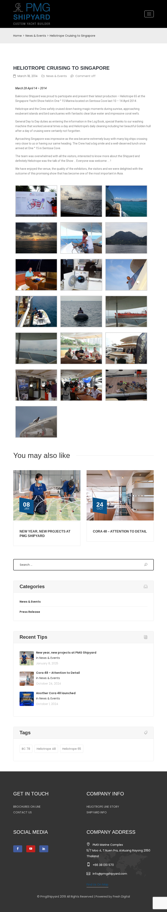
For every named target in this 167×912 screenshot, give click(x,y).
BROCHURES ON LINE (27, 807)
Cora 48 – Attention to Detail (120, 531)
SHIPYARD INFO (97, 812)
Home (17, 36)
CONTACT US (22, 812)
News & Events (35, 36)
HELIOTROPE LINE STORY (103, 807)
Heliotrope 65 (71, 749)
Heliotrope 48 (46, 749)
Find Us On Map (97, 884)
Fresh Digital (121, 896)
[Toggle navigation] (149, 14)
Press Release (30, 612)
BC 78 (26, 749)
